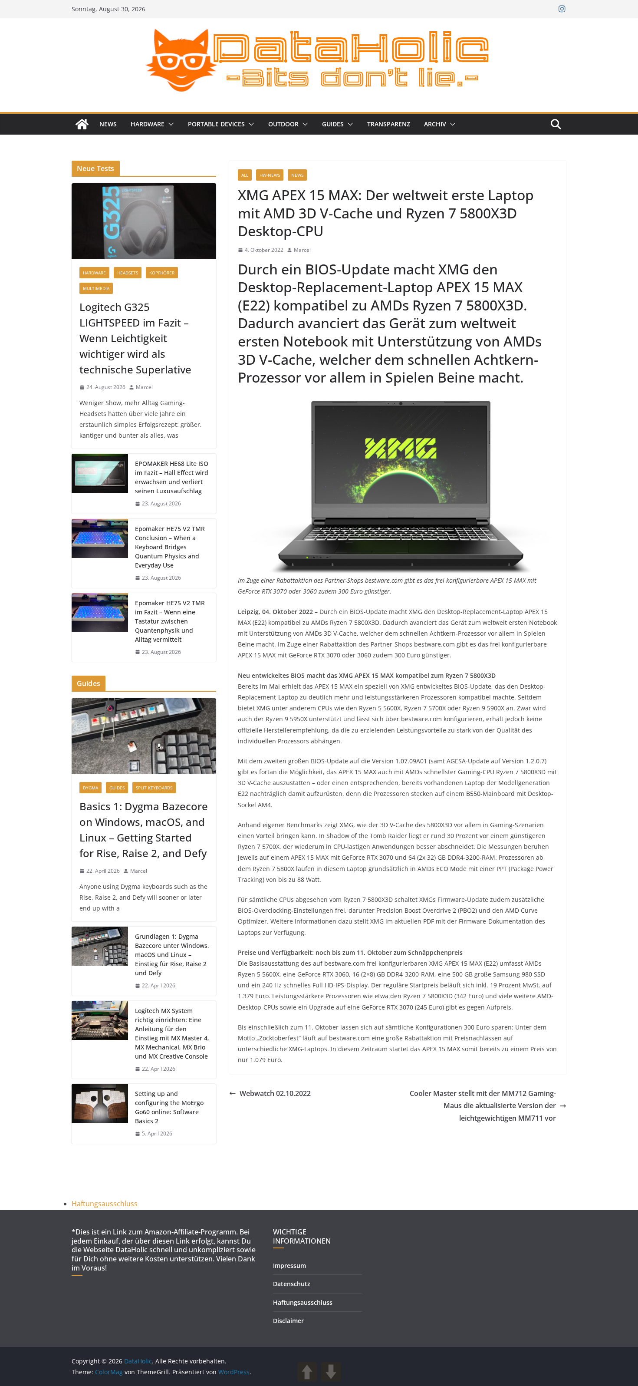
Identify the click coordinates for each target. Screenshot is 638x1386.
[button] (169, 124)
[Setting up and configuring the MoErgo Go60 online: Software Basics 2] (100, 1114)
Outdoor (283, 124)
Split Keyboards (154, 788)
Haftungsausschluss (105, 1203)
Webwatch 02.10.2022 (275, 1093)
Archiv (435, 124)
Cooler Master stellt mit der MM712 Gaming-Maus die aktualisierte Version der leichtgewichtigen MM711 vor (483, 1106)
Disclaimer (288, 1321)
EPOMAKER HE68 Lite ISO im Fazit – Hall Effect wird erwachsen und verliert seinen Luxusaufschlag (171, 477)
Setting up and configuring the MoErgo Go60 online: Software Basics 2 (169, 1107)
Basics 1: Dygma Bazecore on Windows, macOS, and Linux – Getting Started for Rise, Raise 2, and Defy (143, 829)
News (108, 124)
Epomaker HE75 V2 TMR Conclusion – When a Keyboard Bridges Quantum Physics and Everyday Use (170, 547)
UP (307, 1372)
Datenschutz (291, 1284)
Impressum (289, 1265)
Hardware (147, 124)
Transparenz (388, 124)
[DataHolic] (82, 124)
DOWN (331, 1372)
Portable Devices (216, 124)
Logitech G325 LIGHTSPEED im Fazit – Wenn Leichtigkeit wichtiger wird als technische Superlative (135, 338)
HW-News (270, 175)
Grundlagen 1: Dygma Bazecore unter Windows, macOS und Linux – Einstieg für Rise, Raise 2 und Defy (172, 954)
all (244, 175)
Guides (333, 124)
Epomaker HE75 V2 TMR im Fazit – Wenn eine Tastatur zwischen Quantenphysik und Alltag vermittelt (170, 621)
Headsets (127, 273)
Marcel (302, 250)
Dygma (90, 788)
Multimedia (96, 288)
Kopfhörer (161, 273)
